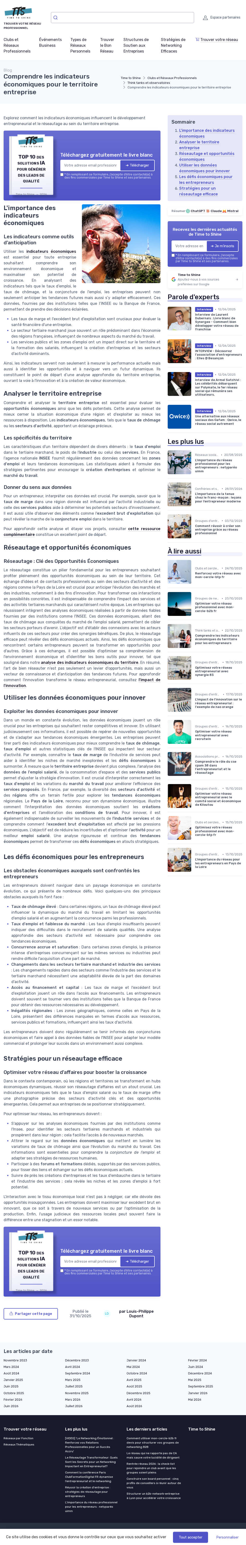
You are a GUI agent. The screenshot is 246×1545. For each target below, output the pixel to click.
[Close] (210, 736)
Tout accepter (190, 1537)
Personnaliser (227, 1537)
